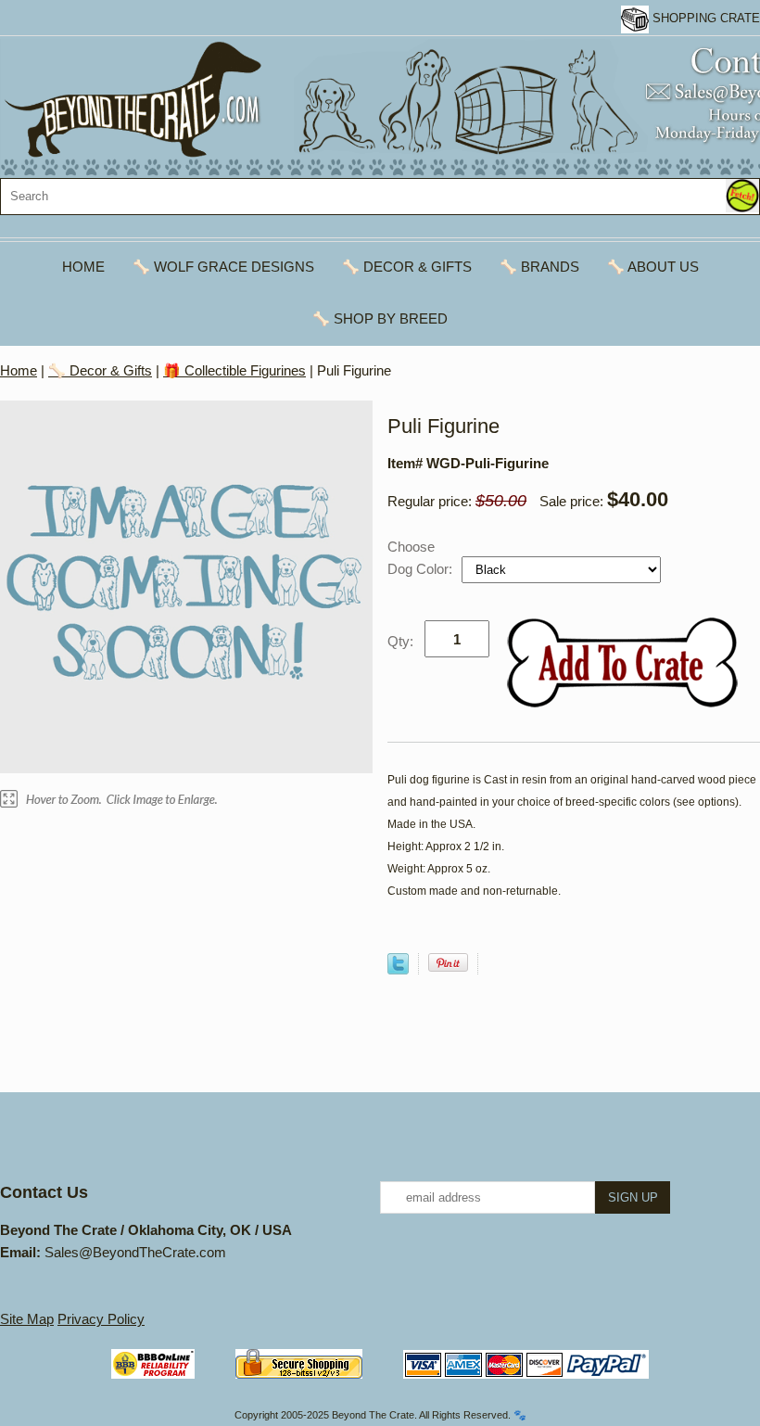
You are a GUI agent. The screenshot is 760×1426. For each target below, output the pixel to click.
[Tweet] (398, 969)
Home (83, 266)
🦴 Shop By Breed (380, 318)
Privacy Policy (101, 1319)
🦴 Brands (539, 266)
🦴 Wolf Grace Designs (223, 266)
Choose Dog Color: (421, 558)
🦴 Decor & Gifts (407, 266)
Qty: (400, 641)
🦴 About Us (653, 266)
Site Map (27, 1319)
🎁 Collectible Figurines (234, 370)
